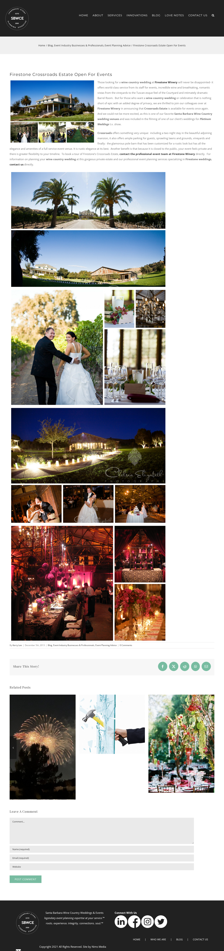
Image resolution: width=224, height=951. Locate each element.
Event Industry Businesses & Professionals (73, 645)
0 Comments (126, 645)
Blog (50, 645)
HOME (136, 939)
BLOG (179, 939)
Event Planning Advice (106, 645)
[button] (213, 15)
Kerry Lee (17, 645)
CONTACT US (200, 939)
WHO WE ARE (158, 939)
